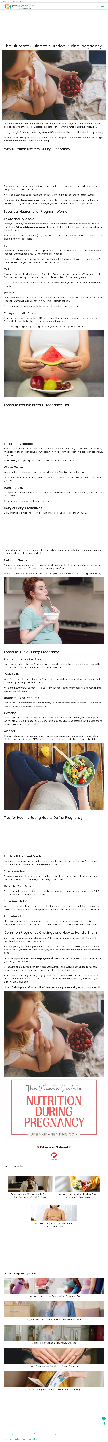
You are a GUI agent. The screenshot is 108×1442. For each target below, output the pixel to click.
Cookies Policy (19, 1439)
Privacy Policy (32, 1439)
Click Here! (54, 1160)
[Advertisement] (54, 26)
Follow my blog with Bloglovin (12, 1)
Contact (9, 1439)
